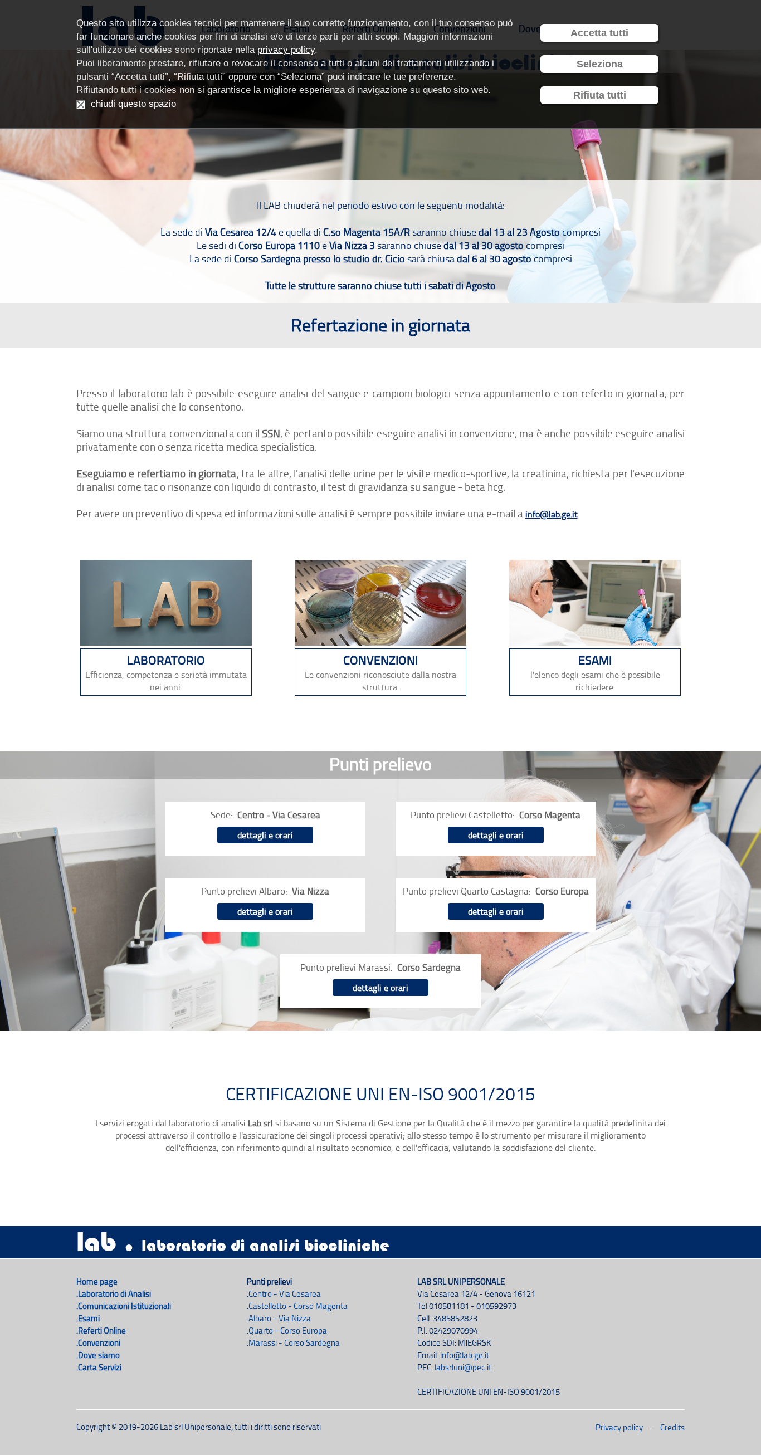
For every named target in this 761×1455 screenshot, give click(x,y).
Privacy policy (619, 1427)
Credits (672, 1427)
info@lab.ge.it (551, 514)
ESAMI (595, 659)
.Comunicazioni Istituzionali (123, 1306)
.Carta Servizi (98, 1367)
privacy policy (286, 50)
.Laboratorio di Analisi (113, 1294)
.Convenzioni (98, 1343)
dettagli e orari (265, 835)
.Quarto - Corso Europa (287, 1330)
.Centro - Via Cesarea (284, 1294)
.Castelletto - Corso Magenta (297, 1306)
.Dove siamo (98, 1355)
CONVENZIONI (380, 659)
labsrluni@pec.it (463, 1367)
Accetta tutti (599, 32)
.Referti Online (101, 1330)
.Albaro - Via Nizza (279, 1318)
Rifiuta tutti (599, 95)
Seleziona (600, 64)
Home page (97, 1281)
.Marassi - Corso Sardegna (293, 1343)
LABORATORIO (166, 659)
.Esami (88, 1318)
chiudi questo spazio (133, 104)
